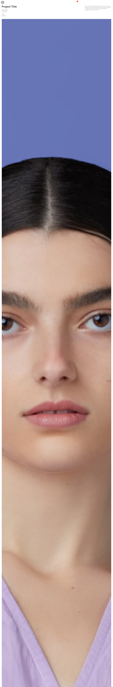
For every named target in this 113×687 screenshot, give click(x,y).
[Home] (2, 2)
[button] (77, 1)
